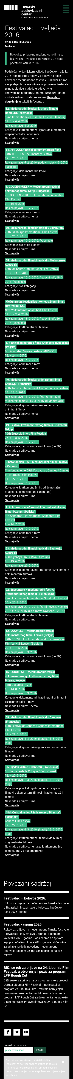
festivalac (10, 46)
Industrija (25, 42)
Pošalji (40, 1050)
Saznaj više (12, 143)
